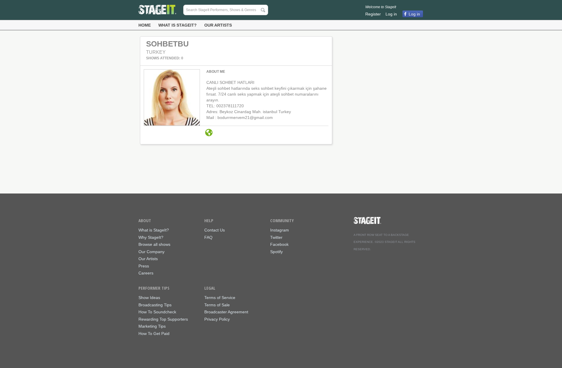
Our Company (151, 252)
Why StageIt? (150, 237)
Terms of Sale (217, 305)
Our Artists (218, 25)
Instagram (279, 230)
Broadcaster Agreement (226, 312)
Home (144, 25)
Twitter (276, 237)
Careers (145, 273)
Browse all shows (154, 244)
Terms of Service (219, 298)
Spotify (276, 252)
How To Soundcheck (157, 312)
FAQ (208, 237)
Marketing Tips (152, 326)
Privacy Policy (217, 319)
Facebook (279, 244)
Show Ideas (149, 298)
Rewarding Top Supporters (163, 319)
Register (373, 14)
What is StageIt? (177, 25)
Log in (391, 14)
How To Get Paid (153, 333)
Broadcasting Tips (155, 305)
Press (143, 266)
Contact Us (214, 230)
